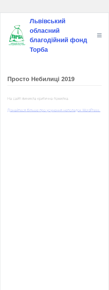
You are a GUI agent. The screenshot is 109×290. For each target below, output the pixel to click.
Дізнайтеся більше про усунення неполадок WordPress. (53, 110)
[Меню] (99, 35)
